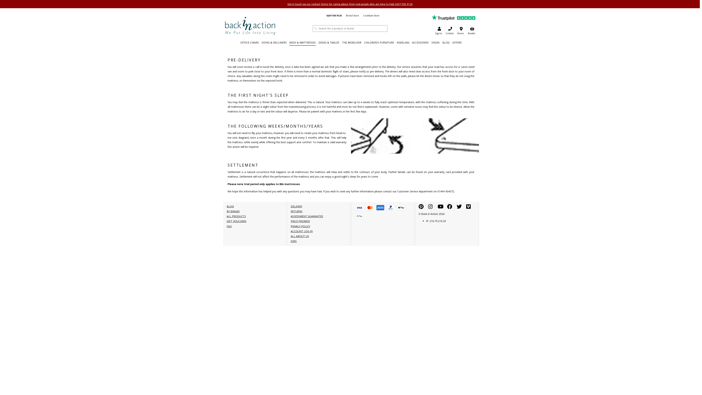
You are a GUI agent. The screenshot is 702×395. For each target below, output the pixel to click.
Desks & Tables (328, 42)
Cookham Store (371, 15)
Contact (450, 33)
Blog (446, 42)
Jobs (294, 241)
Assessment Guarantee (307, 216)
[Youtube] (441, 207)
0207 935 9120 (334, 15)
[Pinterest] (421, 207)
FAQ (229, 226)
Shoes (435, 42)
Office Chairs (249, 42)
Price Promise (300, 221)
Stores (460, 33)
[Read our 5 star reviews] (453, 17)
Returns (296, 211)
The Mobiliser (351, 42)
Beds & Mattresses (302, 42)
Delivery (296, 206)
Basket (471, 33)
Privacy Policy (300, 226)
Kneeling (403, 42)
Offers (457, 42)
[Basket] (359, 207)
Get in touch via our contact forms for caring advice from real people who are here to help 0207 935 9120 (350, 4)
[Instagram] (430, 207)
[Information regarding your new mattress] (250, 25)
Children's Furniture (379, 42)
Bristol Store (352, 15)
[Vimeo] (468, 207)
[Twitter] (459, 207)
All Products (236, 216)
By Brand (233, 211)
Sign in (438, 33)
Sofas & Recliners (274, 42)
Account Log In (302, 231)
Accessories (420, 42)
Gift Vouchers (236, 221)
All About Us (300, 236)
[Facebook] (449, 207)
